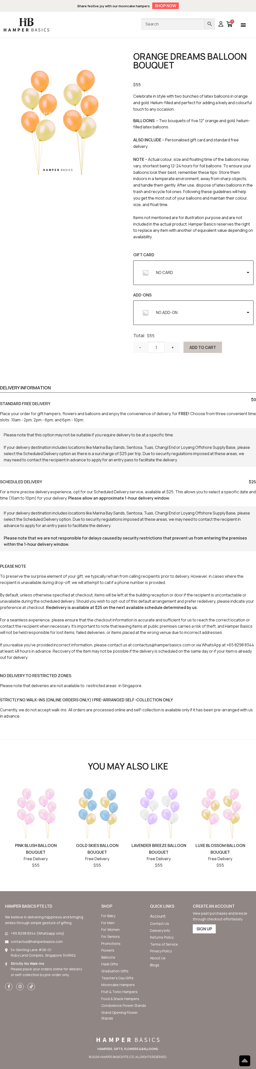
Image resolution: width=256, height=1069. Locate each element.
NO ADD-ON (167, 312)
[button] (243, 24)
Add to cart (203, 347)
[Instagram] (20, 986)
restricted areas (101, 685)
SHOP (106, 906)
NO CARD (164, 272)
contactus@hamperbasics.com (161, 645)
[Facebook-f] (8, 986)
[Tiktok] (31, 986)
